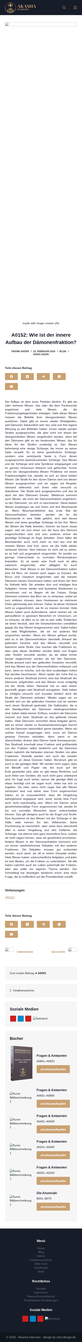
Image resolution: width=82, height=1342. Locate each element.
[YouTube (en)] (28, 1019)
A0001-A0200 (41, 354)
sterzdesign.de (66, 1337)
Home (41, 1248)
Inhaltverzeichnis (23, 990)
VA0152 (10, 897)
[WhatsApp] (59, 376)
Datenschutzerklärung (41, 1296)
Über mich (40, 1263)
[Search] (63, 7)
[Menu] (75, 7)
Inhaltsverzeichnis (41, 1260)
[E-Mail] (11, 386)
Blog (63, 351)
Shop (41, 1271)
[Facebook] (11, 376)
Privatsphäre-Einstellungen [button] (41, 1300)
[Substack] (40, 1018)
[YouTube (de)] (13, 1019)
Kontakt (41, 1288)
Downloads (41, 1267)
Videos (41, 1256)
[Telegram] (43, 376)
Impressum (41, 1292)
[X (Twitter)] (27, 376)
